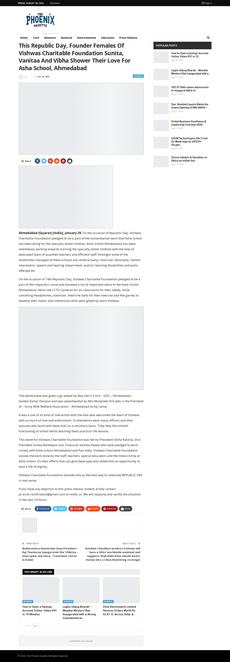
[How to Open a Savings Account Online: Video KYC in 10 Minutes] (40, 590)
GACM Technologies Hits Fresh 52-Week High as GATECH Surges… (189, 141)
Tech (36, 37)
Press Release (128, 37)
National (66, 37)
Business (55, 3)
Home (24, 37)
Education (107, 37)
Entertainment (86, 37)
